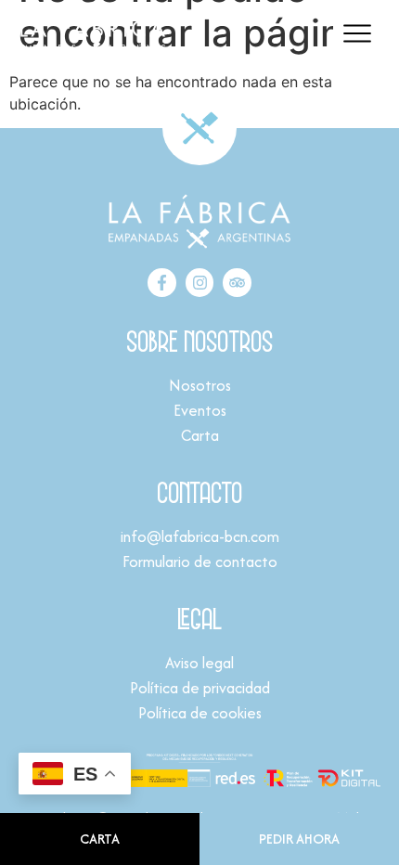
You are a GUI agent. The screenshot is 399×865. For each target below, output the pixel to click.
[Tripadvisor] (237, 282)
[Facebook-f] (162, 282)
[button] (356, 35)
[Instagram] (200, 282)
